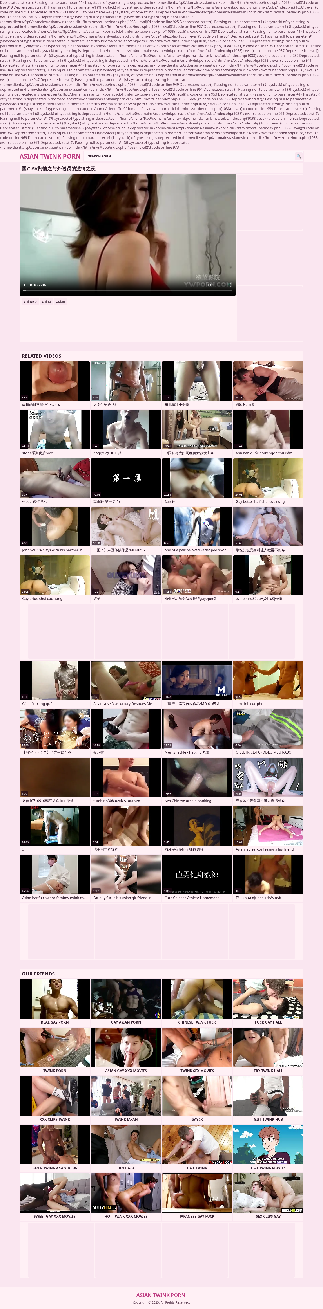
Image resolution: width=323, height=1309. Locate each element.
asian (60, 301)
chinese (30, 301)
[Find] (299, 156)
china (46, 301)
